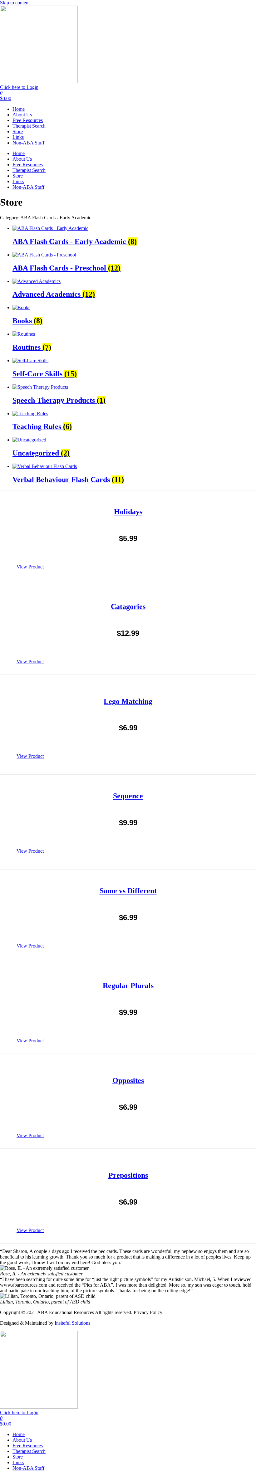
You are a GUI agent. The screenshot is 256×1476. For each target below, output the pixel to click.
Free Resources (27, 120)
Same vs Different (128, 891)
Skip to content (15, 2)
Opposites (128, 1080)
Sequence (128, 796)
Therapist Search (29, 126)
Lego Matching (128, 701)
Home (18, 109)
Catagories (128, 606)
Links (18, 137)
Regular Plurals (128, 986)
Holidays (128, 512)
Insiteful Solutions (72, 1323)
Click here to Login (19, 87)
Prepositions (128, 1175)
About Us (22, 114)
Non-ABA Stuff (28, 142)
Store (17, 131)
